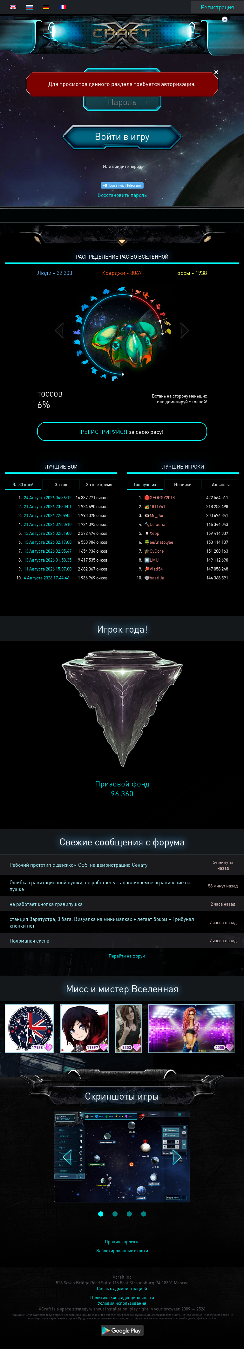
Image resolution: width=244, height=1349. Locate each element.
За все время (99, 484)
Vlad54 (156, 568)
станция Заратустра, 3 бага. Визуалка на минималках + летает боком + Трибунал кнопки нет (102, 922)
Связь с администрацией (122, 1288)
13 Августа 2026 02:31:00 (47, 533)
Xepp (154, 533)
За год (61, 484)
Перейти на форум (127, 955)
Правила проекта (122, 1241)
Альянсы (221, 484)
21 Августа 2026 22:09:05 (47, 515)
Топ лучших (144, 484)
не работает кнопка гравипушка (46, 904)
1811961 (157, 506)
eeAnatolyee (161, 542)
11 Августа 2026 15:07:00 (47, 568)
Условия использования (122, 1303)
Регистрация (217, 7)
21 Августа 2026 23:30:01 (47, 506)
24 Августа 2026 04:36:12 (47, 497)
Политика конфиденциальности (122, 1297)
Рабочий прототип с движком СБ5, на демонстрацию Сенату (78, 864)
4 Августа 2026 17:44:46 (46, 577)
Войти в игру (122, 136)
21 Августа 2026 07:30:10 (47, 524)
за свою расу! (122, 431)
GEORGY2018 (162, 497)
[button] (59, 330)
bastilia (157, 577)
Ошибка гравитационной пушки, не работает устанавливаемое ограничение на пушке (100, 885)
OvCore (157, 551)
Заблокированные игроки (122, 1250)
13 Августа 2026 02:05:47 (47, 551)
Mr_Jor (157, 515)
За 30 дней (23, 484)
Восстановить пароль (122, 194)
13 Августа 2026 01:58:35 (47, 560)
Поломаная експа (29, 940)
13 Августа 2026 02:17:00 (47, 542)
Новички (183, 484)
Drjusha (157, 524)
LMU (154, 560)
